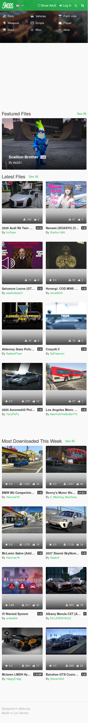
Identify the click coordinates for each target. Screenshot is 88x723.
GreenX (54, 557)
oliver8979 (56, 293)
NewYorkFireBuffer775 (63, 414)
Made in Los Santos (15, 713)
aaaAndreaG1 (14, 293)
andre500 (11, 618)
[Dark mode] (76, 5)
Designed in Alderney (16, 708)
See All (81, 113)
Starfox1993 (57, 232)
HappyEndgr (13, 679)
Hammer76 (13, 497)
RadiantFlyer (14, 353)
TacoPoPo (12, 414)
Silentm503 (57, 679)
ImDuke (11, 232)
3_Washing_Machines (63, 497)
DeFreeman (57, 353)
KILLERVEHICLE (60, 618)
